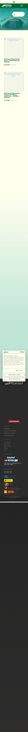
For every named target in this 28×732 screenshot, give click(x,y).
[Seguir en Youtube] (11, 472)
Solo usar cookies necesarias (14, 378)
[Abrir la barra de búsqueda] (12, 9)
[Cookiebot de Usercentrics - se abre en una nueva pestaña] (19, 352)
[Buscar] (14, 15)
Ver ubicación (14, 192)
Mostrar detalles (19, 370)
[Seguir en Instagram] (5, 472)
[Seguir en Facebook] (8, 472)
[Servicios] (9, 1)
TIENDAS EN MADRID (14, 421)
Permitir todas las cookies (14, 374)
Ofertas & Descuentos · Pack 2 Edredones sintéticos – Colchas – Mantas (12, 96)
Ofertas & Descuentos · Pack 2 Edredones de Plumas (12, 61)
